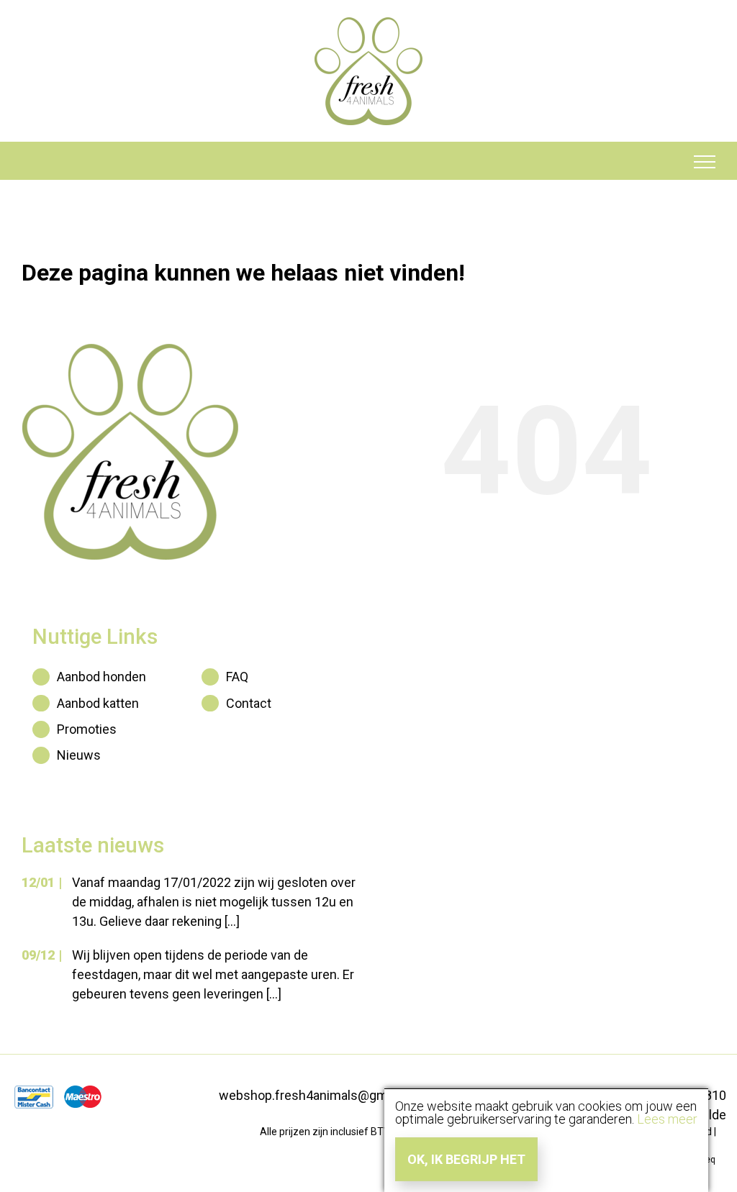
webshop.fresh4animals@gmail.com (324, 1095)
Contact (248, 703)
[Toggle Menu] (705, 161)
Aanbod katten (98, 703)
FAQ (237, 676)
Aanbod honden (101, 676)
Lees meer (667, 1119)
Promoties (87, 729)
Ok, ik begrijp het (466, 1159)
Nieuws (79, 755)
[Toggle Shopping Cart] (33, 162)
